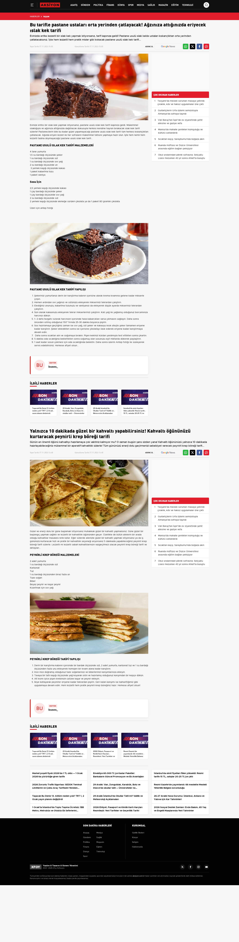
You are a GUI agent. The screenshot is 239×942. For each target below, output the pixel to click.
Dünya (121, 4)
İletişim (135, 842)
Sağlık (151, 4)
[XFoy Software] (35, 866)
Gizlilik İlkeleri (138, 832)
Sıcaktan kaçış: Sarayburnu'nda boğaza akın (181, 139)
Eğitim (175, 4)
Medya (140, 4)
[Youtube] (206, 867)
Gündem (85, 4)
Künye (135, 837)
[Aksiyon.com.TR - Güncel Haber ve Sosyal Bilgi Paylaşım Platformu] (50, 4)
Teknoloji (187, 4)
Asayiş (73, 4)
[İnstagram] (198, 867)
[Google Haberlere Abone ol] (168, 46)
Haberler (35, 16)
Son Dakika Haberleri (97, 825)
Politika (98, 4)
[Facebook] (190, 867)
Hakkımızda (137, 846)
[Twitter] (182, 867)
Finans (110, 4)
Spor (130, 4)
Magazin (163, 4)
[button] (32, 5)
